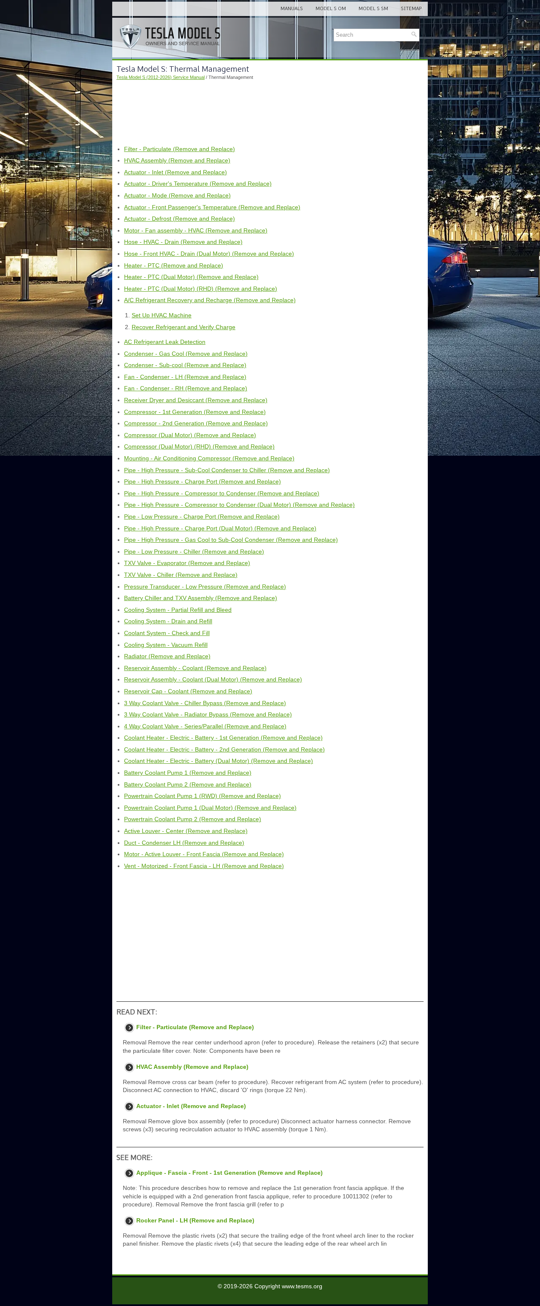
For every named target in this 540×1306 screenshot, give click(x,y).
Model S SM (373, 8)
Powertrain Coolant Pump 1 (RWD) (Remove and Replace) (202, 795)
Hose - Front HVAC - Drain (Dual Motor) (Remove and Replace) (209, 253)
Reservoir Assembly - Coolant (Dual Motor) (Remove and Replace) (213, 679)
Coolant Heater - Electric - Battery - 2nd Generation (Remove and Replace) (224, 749)
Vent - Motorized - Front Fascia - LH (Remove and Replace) (204, 866)
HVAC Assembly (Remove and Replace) (177, 160)
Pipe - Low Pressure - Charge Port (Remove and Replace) (202, 516)
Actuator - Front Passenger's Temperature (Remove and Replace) (212, 207)
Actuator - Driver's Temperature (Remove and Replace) (198, 183)
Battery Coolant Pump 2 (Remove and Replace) (187, 784)
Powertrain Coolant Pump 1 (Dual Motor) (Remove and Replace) (210, 807)
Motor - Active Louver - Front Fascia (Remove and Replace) (204, 854)
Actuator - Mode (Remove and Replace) (177, 195)
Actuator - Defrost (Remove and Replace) (179, 218)
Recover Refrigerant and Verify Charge (183, 327)
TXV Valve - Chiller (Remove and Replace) (181, 574)
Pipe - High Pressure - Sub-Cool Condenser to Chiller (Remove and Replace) (227, 470)
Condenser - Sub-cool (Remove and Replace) (185, 365)
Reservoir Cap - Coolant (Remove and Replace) (188, 691)
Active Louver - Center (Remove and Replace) (186, 830)
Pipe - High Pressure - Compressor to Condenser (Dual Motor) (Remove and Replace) (239, 504)
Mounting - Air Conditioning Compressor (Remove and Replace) (209, 458)
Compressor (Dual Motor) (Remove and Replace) (190, 435)
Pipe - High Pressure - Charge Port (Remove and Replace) (202, 481)
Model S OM (331, 8)
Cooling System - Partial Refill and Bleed (178, 609)
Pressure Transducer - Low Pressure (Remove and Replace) (205, 586)
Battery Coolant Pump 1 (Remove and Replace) (187, 772)
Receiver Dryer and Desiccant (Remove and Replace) (195, 400)
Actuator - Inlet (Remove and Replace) (175, 172)
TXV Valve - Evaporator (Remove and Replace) (187, 563)
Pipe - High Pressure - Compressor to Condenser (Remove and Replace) (221, 493)
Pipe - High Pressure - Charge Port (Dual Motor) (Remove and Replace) (220, 528)
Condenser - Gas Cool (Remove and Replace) (186, 353)
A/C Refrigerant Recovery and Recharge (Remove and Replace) (210, 300)
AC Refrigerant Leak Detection (164, 341)
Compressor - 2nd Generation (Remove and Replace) (196, 423)
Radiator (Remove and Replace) (167, 656)
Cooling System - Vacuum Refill (166, 644)
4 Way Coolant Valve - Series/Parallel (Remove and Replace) (205, 726)
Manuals (292, 8)
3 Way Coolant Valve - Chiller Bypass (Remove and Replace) (205, 703)
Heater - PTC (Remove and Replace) (173, 265)
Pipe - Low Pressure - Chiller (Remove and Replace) (194, 551)
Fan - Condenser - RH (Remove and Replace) (185, 388)
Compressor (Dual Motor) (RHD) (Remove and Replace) (199, 446)
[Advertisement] (270, 113)
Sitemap (411, 8)
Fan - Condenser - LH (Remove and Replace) (185, 376)
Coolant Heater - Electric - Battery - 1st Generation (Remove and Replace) (223, 737)
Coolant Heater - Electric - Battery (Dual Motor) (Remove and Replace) (218, 760)
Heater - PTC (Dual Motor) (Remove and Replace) (191, 276)
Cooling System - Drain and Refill (168, 621)
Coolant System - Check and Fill (167, 633)
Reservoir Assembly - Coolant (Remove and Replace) (195, 668)
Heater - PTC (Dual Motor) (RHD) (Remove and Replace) (200, 288)
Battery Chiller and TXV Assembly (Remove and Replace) (200, 598)
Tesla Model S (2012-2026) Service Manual (160, 77)
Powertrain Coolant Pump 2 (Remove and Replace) (192, 819)
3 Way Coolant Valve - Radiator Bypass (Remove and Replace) (208, 714)
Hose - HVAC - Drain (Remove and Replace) (183, 241)
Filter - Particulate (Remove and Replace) (179, 149)
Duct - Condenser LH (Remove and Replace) (184, 842)
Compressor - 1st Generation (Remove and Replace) (195, 411)
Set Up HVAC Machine (162, 315)
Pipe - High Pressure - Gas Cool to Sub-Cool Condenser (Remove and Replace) (231, 539)
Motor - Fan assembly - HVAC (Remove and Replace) (195, 230)
